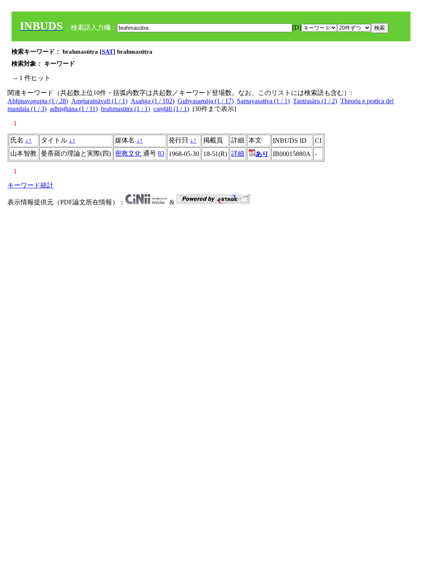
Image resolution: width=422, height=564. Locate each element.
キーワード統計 (30, 185)
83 (161, 153)
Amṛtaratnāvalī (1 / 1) (99, 100)
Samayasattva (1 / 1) (263, 100)
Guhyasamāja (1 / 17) (206, 100)
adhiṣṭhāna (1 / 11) (74, 108)
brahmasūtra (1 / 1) (125, 108)
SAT (107, 51)
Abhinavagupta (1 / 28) (37, 100)
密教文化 (128, 153)
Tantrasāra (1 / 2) (315, 100)
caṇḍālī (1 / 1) (171, 108)
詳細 (237, 153)
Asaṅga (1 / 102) (152, 100)
